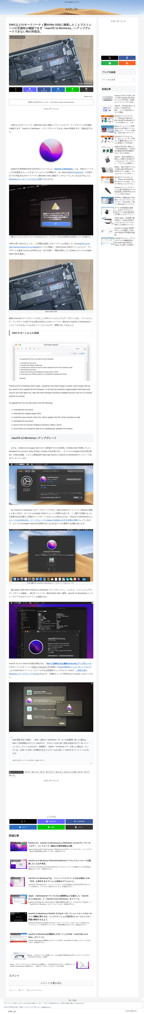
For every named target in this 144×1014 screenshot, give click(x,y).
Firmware (36, 772)
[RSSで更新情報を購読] (127, 63)
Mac (43, 772)
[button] (86, 89)
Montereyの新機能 (71, 772)
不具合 (13, 775)
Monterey (60, 772)
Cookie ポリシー (46, 1007)
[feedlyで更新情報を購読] (109, 63)
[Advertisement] (51, 115)
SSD (87, 772)
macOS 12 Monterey (64, 169)
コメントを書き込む (51, 983)
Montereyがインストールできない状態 (25, 179)
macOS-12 (51, 772)
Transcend (78, 172)
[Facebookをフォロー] (127, 58)
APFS (28, 772)
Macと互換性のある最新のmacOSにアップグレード (69, 663)
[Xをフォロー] (109, 58)
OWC (70, 172)
